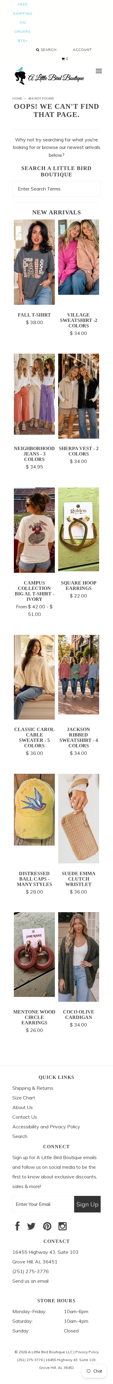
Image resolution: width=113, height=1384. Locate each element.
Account (82, 50)
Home (17, 98)
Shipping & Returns (32, 1088)
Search (48, 50)
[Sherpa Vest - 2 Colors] (78, 437)
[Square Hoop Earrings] (78, 569)
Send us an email (30, 1281)
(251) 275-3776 (30, 1359)
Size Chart (23, 1098)
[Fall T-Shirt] (34, 303)
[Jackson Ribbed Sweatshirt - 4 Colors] (78, 713)
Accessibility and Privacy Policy (46, 1127)
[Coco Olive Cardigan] (78, 1000)
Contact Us (24, 1117)
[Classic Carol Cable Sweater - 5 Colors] (34, 718)
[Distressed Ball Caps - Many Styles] (34, 844)
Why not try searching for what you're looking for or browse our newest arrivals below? (56, 147)
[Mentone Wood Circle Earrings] (34, 995)
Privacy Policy (87, 1352)
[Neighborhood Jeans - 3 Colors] (34, 433)
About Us (22, 1107)
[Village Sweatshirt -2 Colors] (78, 293)
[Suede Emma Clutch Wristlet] (78, 862)
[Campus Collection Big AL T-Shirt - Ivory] (34, 571)
